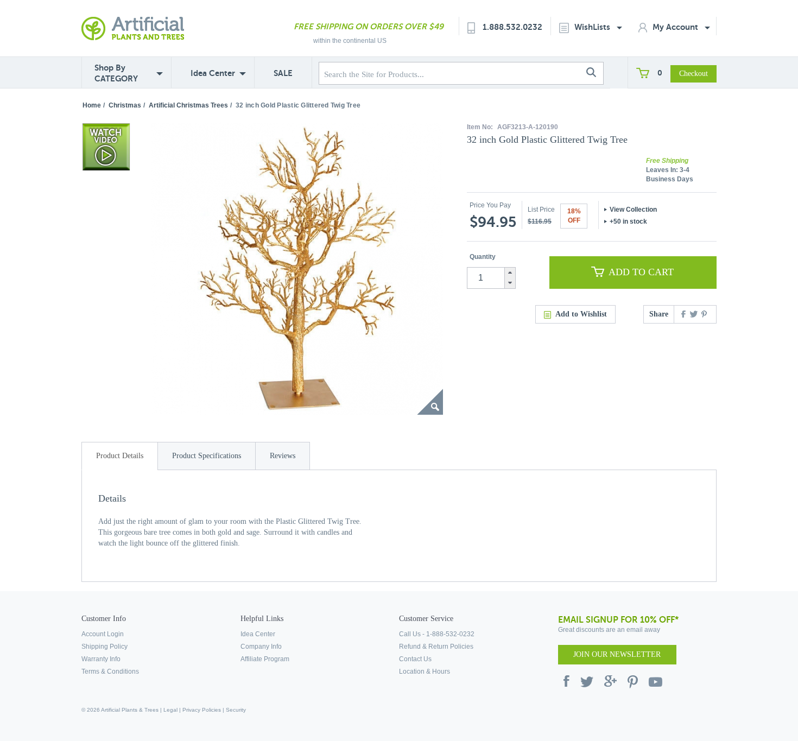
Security (236, 710)
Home (92, 105)
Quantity (483, 257)
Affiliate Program (264, 659)
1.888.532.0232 (512, 26)
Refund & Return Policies (436, 646)
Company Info (261, 646)
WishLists (593, 26)
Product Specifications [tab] (206, 456)
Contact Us (415, 659)
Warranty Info (101, 659)
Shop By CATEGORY (116, 73)
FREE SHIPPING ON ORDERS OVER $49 (369, 26)
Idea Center (213, 73)
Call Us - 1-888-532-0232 (436, 634)
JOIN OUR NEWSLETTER (617, 654)
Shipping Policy (104, 646)
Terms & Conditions (110, 671)
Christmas (125, 105)
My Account (676, 26)
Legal (170, 710)
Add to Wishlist (581, 314)
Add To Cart (641, 272)
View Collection (633, 209)
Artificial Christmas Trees (188, 105)
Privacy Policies (201, 710)
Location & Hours (424, 671)
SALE (283, 73)
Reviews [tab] (282, 456)
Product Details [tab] (119, 456)
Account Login (102, 634)
